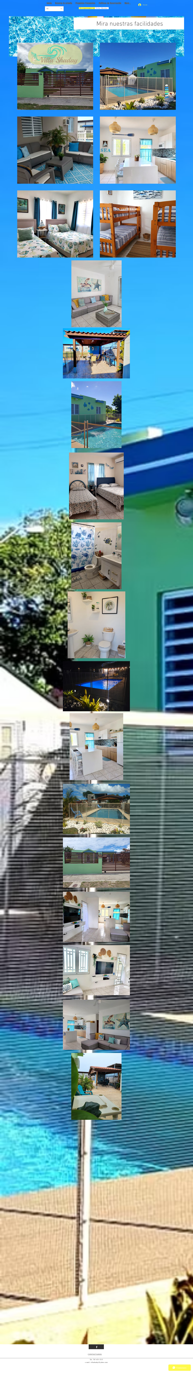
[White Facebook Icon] (96, 1347)
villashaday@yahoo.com (99, 1362)
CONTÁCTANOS (95, 1354)
